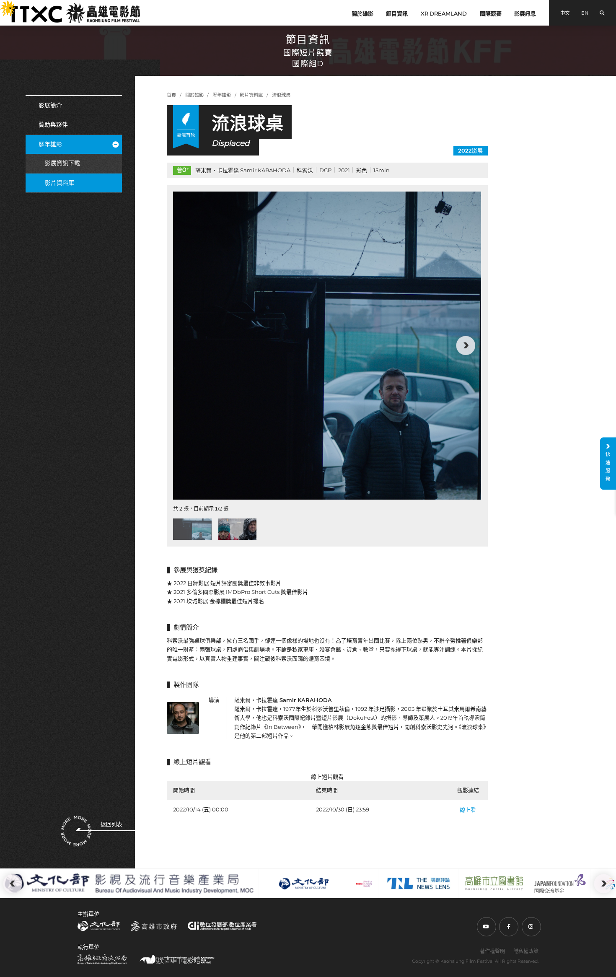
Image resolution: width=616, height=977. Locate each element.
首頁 (171, 95)
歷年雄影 (50, 144)
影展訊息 (525, 13)
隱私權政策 (525, 951)
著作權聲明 (492, 951)
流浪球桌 (281, 95)
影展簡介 (50, 105)
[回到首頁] (74, 12)
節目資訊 (397, 13)
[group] (327, 346)
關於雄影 (362, 13)
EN (584, 13)
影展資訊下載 (62, 163)
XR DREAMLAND (444, 13)
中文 (564, 13)
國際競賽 (491, 13)
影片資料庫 (59, 182)
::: (3, 5)
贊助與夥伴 (53, 124)
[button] (189, 345)
